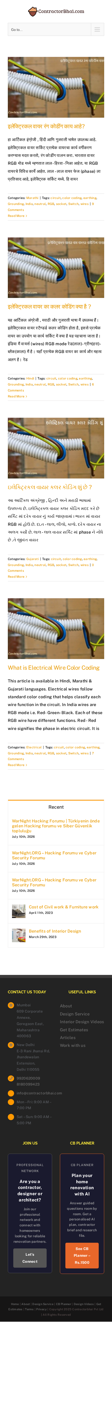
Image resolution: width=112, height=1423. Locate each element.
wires (84, 204)
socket (61, 204)
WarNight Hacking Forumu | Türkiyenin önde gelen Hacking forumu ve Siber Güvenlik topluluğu (56, 826)
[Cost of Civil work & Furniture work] (19, 908)
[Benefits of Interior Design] (19, 932)
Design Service (75, 1014)
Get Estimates (74, 1029)
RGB (51, 204)
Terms (29, 1309)
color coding (72, 198)
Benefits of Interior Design (55, 931)
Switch (73, 204)
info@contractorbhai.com (34, 1093)
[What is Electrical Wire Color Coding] (56, 628)
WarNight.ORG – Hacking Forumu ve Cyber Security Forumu (54, 855)
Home (15, 1304)
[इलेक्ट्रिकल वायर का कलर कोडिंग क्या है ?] (56, 267)
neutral (40, 204)
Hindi (30, 378)
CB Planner (63, 1304)
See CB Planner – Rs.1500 (82, 1256)
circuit (56, 198)
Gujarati (32, 559)
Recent (56, 807)
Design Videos (84, 1304)
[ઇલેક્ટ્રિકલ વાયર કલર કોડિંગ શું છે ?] (56, 448)
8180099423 (28, 1084)
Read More (16, 216)
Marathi (32, 198)
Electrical (34, 747)
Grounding (16, 204)
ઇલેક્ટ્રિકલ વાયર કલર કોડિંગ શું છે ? (49, 487)
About (66, 1005)
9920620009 (28, 1078)
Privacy (41, 1309)
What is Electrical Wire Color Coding (54, 667)
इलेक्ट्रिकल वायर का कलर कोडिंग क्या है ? (49, 306)
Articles (68, 1037)
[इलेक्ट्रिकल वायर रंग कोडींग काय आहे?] (56, 87)
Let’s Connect (30, 1258)
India (29, 204)
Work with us (72, 1045)
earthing (89, 198)
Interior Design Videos (82, 1021)
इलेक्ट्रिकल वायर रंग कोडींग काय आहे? (46, 126)
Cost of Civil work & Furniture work (63, 907)
